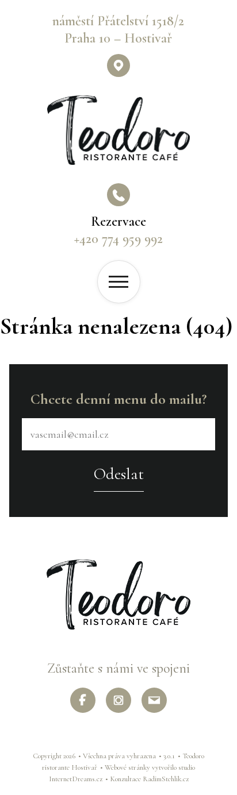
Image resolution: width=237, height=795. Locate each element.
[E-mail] (154, 700)
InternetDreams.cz (75, 779)
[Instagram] (118, 700)
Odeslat (119, 474)
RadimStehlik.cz (166, 779)
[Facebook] (82, 700)
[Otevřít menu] (118, 281)
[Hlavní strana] (118, 130)
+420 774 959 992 (118, 238)
